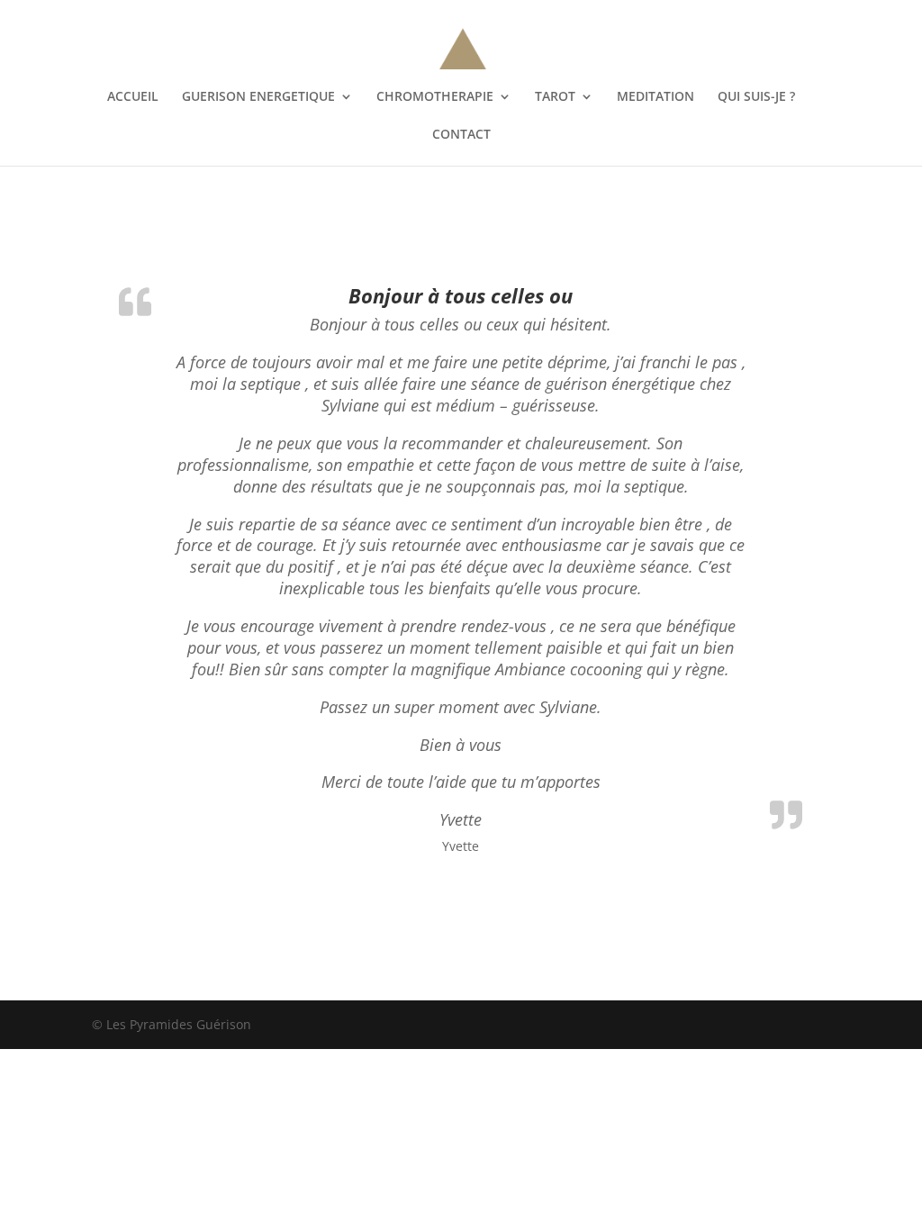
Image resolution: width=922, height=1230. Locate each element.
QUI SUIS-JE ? (756, 97)
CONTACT (461, 135)
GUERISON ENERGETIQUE (258, 97)
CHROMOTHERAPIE (434, 97)
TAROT (555, 97)
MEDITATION (655, 97)
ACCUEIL (132, 97)
